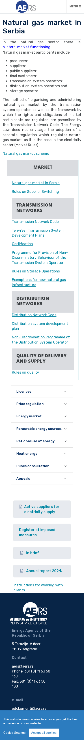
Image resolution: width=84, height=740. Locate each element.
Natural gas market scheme (26, 153)
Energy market (29, 416)
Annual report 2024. (44, 571)
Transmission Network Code (35, 222)
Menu (76, 6)
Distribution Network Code (34, 315)
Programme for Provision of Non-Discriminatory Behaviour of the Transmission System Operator (40, 257)
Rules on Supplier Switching (35, 191)
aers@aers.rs (22, 666)
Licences (23, 392)
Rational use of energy (35, 441)
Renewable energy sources (39, 429)
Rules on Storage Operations (36, 271)
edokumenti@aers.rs (29, 708)
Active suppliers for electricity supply (41, 509)
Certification (22, 244)
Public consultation (33, 466)
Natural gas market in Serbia (36, 183)
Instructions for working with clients (38, 587)
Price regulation (30, 404)
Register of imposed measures (37, 532)
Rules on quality (25, 372)
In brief (32, 553)
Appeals (23, 479)
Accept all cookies (43, 732)
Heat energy (26, 454)
